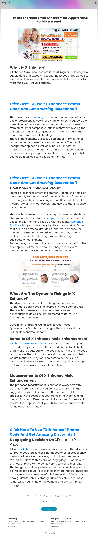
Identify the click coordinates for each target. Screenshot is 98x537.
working (38, 117)
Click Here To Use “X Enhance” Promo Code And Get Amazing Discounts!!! (45, 106)
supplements (55, 218)
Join (49, 509)
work (41, 214)
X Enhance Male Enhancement (29, 343)
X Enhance (27, 449)
